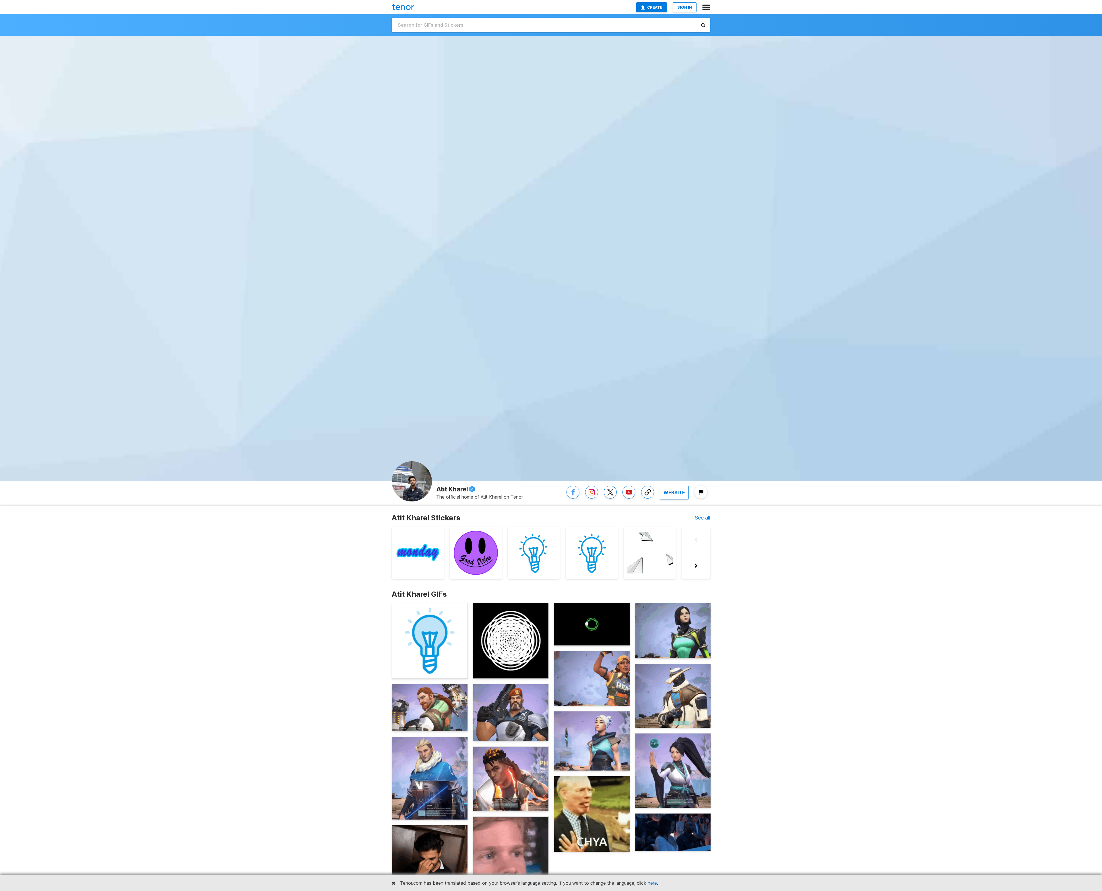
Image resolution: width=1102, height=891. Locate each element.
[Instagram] (591, 498)
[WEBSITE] (674, 498)
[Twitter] (610, 498)
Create (654, 7)
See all (702, 518)
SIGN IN (684, 7)
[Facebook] (573, 498)
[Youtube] (629, 498)
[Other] (647, 498)
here (652, 883)
